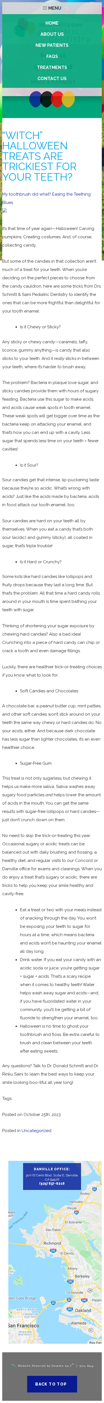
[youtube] (57, 99)
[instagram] (68, 99)
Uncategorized (36, 1130)
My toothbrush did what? (26, 194)
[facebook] (35, 99)
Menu (54, 8)
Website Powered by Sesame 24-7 (46, 1365)
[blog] (46, 99)
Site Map (87, 1366)
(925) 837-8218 (52, 1184)
